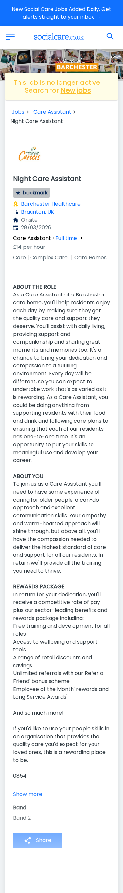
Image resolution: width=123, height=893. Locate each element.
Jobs (18, 112)
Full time (66, 238)
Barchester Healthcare (51, 204)
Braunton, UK (37, 212)
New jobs (76, 90)
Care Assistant (52, 112)
